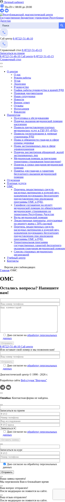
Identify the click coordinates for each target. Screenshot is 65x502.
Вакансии (19, 111)
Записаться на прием (12, 53)
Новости (19, 99)
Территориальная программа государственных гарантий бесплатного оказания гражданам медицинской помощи (39, 245)
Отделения (13, 180)
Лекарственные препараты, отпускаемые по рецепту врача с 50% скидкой (38, 222)
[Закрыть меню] (1, 66)
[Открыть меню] (1, 63)
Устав (17, 80)
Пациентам (13, 114)
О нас (17, 74)
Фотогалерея (21, 108)
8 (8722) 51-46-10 (23, 38)
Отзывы (18, 105)
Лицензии (20, 83)
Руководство (21, 87)
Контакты (13, 260)
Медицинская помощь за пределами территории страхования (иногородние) (37, 160)
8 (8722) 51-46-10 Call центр (16, 56)
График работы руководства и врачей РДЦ (39, 90)
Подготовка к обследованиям (31, 118)
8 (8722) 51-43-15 (32, 50)
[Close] (1, 393)
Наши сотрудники (24, 96)
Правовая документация (28, 93)
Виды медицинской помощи (31, 217)
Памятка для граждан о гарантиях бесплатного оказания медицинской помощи (35, 173)
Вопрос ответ (22, 102)
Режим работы (22, 77)
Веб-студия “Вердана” (34, 380)
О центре (12, 71)
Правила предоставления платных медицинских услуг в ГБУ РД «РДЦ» (36, 129)
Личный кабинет (13, 2)
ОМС (10, 186)
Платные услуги (16, 183)
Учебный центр (16, 257)
